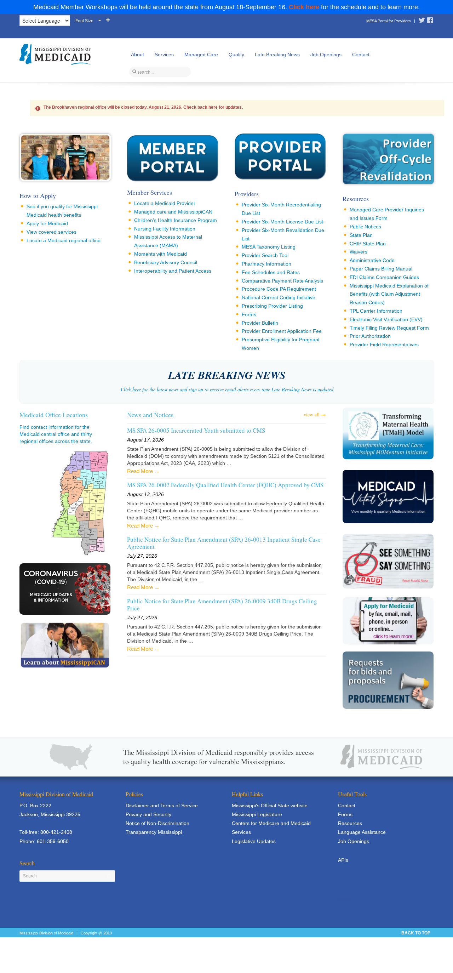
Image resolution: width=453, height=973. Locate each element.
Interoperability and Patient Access (172, 271)
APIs (343, 860)
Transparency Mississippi (154, 832)
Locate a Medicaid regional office (64, 240)
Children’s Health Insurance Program (175, 220)
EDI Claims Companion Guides (384, 277)
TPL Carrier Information (376, 311)
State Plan (361, 235)
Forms (249, 314)
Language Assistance (362, 832)
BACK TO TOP (415, 933)
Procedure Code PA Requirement (279, 289)
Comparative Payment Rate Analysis (282, 281)
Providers (247, 193)
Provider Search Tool (265, 255)
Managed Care (201, 54)
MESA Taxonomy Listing (269, 247)
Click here (304, 7)
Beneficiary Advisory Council (165, 262)
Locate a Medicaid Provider (164, 203)
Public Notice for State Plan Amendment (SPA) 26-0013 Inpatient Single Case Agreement (224, 543)
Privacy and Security (148, 814)
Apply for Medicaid (47, 223)
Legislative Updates (254, 841)
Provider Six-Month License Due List (282, 221)
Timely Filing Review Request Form (389, 328)
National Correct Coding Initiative (278, 297)
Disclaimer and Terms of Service (162, 805)
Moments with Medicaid (160, 254)
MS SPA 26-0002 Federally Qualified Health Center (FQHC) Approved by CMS (225, 485)
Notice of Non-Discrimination (157, 823)
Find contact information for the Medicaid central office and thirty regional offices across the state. (55, 434)
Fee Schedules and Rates (271, 272)
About (137, 54)
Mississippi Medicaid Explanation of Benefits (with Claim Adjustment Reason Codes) (389, 294)
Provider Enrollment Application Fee (282, 331)
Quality (236, 54)
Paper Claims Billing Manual (381, 269)
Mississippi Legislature (257, 814)
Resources (356, 198)
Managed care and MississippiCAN (173, 212)
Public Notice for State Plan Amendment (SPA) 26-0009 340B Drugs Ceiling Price (222, 605)
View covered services (51, 232)
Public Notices (365, 226)
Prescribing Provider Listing (272, 306)
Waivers (358, 252)
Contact (360, 54)
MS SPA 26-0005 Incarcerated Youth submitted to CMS (196, 430)
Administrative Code (372, 260)
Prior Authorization (370, 336)
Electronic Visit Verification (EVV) (386, 319)
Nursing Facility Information (164, 229)
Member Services (149, 192)
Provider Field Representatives (384, 344)
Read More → (143, 471)
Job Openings (326, 54)
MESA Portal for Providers (388, 21)
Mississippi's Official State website (270, 805)
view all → (315, 414)
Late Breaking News (277, 54)
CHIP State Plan (368, 243)
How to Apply (37, 195)
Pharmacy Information (266, 264)
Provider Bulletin (260, 323)
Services (164, 54)
